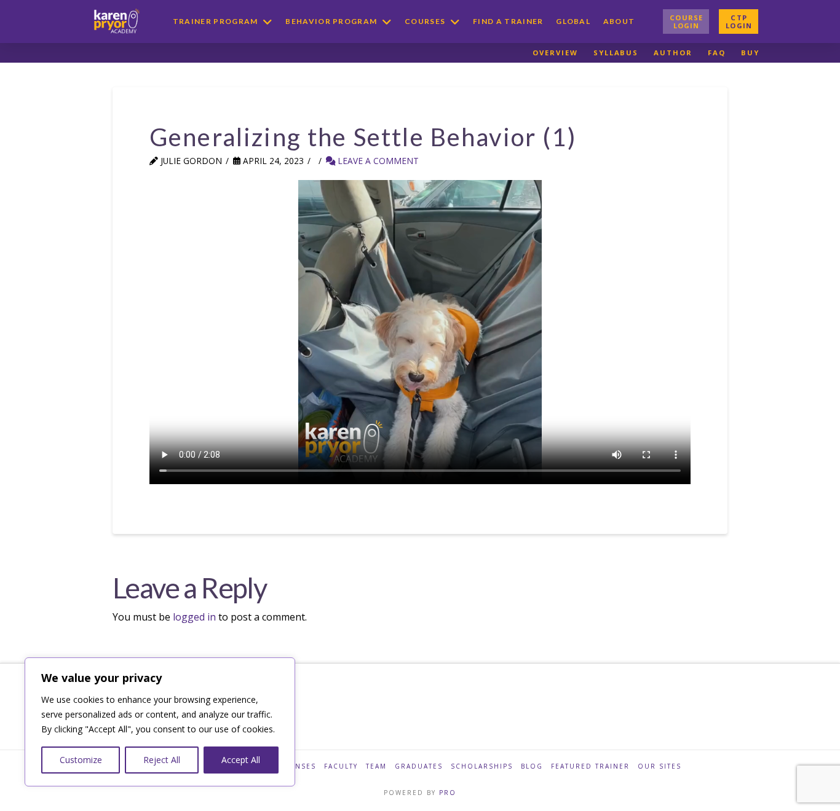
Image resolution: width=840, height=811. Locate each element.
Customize (81, 760)
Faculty (341, 766)
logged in (194, 617)
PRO (447, 792)
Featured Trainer (590, 766)
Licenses (296, 766)
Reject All (161, 760)
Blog (532, 766)
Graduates (419, 766)
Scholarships (482, 766)
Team (376, 766)
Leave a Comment (377, 161)
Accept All (240, 760)
